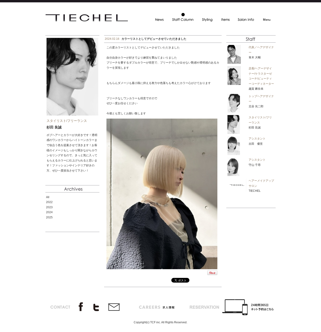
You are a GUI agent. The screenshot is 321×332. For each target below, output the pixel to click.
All (47, 197)
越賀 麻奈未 (256, 88)
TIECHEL (255, 190)
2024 (49, 212)
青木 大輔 (255, 57)
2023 (49, 207)
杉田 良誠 (255, 127)
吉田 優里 (256, 143)
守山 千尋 (255, 165)
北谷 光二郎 (256, 106)
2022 (49, 202)
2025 (49, 217)
